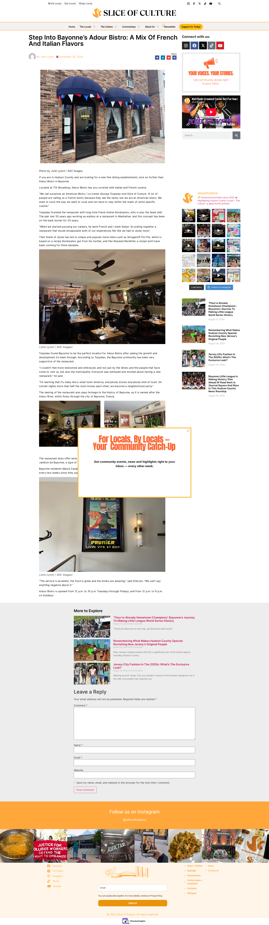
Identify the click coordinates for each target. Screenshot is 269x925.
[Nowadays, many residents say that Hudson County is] (233, 215)
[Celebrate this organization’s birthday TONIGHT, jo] (233, 275)
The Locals (85, 26)
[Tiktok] (205, 3)
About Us (150, 26)
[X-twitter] (199, 3)
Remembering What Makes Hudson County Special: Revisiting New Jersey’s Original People (224, 335)
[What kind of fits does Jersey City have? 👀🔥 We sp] (188, 230)
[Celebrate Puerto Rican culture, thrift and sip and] (233, 245)
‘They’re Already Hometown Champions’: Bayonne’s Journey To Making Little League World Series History (222, 309)
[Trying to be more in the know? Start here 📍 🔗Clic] (203, 245)
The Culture (107, 26)
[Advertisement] (211, 164)
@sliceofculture (134, 819)
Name (78, 745)
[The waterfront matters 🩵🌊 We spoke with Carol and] (218, 275)
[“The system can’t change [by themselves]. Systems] (218, 245)
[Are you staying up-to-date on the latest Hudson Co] (203, 230)
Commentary (129, 26)
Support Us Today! (191, 26)
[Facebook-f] (194, 3)
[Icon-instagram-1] (188, 3)
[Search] (236, 135)
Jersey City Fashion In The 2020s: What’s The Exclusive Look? (222, 357)
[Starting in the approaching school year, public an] (218, 260)
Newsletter (169, 26)
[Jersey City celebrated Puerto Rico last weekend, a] (218, 230)
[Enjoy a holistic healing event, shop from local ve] (218, 215)
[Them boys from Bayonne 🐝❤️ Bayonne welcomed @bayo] (203, 215)
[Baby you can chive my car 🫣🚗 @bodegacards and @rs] (188, 215)
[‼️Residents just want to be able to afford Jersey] (188, 245)
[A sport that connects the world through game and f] (188, 275)
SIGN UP (132, 903)
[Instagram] (186, 45)
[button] (218, 3)
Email (78, 757)
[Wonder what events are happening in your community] (233, 230)
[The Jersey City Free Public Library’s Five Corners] (203, 260)
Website (78, 770)
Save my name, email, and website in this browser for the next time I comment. (123, 782)
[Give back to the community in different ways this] (233, 260)
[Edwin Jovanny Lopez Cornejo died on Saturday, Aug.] (188, 260)
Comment (80, 705)
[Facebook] (194, 45)
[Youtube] (211, 3)
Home (72, 26)
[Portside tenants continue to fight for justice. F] (203, 275)
